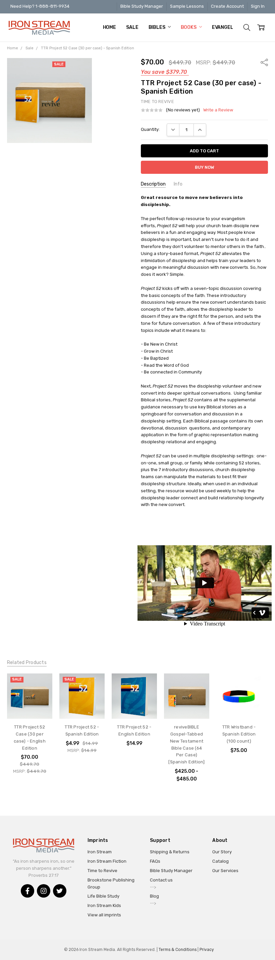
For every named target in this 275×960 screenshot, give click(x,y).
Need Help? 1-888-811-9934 (39, 6)
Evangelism (227, 27)
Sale (132, 27)
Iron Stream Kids (104, 905)
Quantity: (150, 129)
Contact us (161, 879)
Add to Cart (29, 692)
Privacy (207, 949)
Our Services (225, 870)
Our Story (222, 851)
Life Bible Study (103, 896)
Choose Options (186, 703)
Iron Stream (100, 851)
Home (109, 27)
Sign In (258, 6)
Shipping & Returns (169, 851)
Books (189, 27)
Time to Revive (102, 870)
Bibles (157, 27)
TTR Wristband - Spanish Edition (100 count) (239, 734)
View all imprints (104, 914)
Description (153, 184)
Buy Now (29, 705)
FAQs (155, 861)
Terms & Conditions (178, 949)
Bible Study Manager (141, 6)
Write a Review (218, 110)
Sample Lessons (187, 6)
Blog (154, 896)
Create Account (227, 6)
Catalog (220, 861)
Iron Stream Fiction (107, 861)
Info (178, 184)
